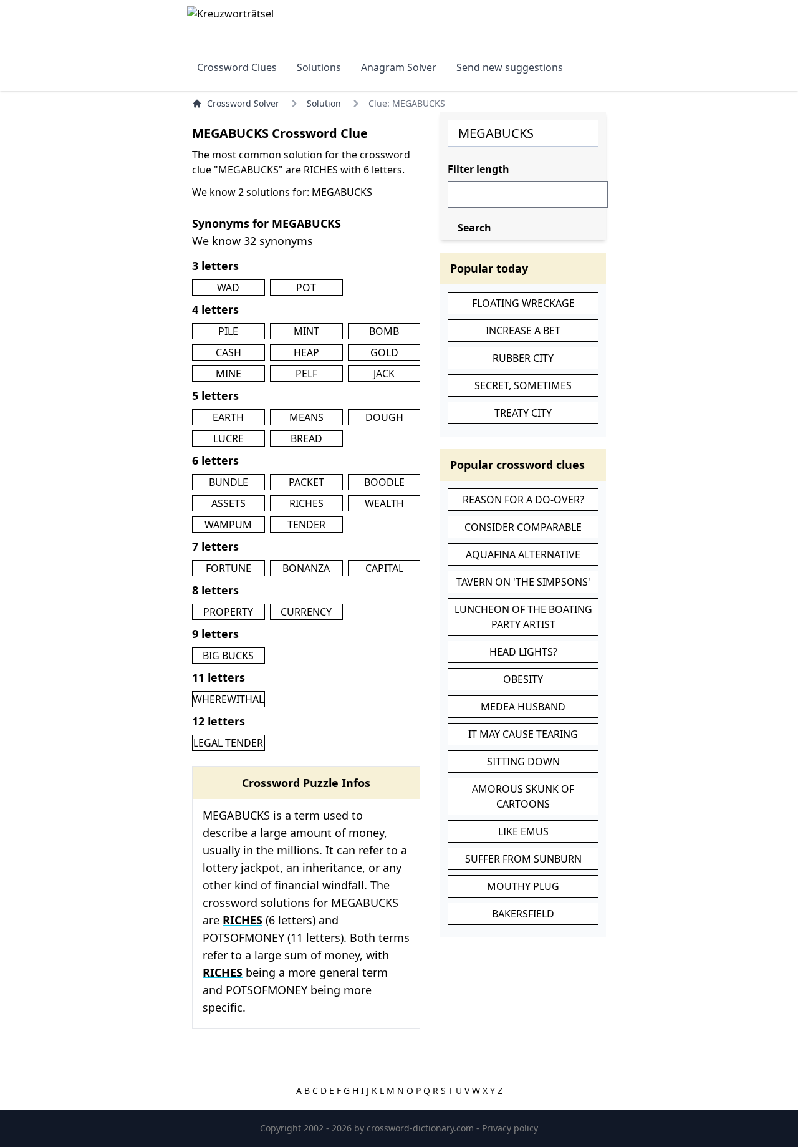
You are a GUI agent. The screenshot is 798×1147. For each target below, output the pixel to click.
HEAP (306, 352)
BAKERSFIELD (523, 914)
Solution (324, 103)
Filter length (478, 169)
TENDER (306, 524)
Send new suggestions (509, 67)
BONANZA (306, 568)
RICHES (306, 503)
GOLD (384, 352)
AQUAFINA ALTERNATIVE (523, 554)
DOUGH (384, 417)
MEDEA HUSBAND (523, 707)
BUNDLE (228, 482)
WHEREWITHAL (228, 699)
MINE (228, 373)
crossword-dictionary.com (421, 1128)
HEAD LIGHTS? (523, 652)
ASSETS (228, 503)
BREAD (306, 438)
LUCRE (228, 438)
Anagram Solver (398, 67)
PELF (306, 373)
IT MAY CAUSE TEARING (523, 734)
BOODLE (384, 482)
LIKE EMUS (523, 831)
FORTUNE (228, 568)
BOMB (384, 331)
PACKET (306, 482)
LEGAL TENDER (228, 743)
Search (474, 228)
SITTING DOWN (523, 761)
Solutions (319, 67)
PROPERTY (228, 612)
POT (306, 287)
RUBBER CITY (523, 358)
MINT (306, 331)
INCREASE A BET (523, 330)
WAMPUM (228, 524)
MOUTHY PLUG (523, 886)
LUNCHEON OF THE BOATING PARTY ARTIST (523, 617)
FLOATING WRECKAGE (523, 303)
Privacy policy (510, 1128)
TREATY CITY (523, 413)
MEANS (306, 417)
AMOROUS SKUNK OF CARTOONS (523, 796)
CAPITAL (384, 568)
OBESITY (523, 679)
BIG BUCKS (228, 655)
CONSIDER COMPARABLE (523, 527)
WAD (228, 287)
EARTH (228, 417)
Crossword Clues (237, 67)
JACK (384, 373)
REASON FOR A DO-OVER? (523, 499)
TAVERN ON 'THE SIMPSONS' (523, 582)
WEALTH (384, 503)
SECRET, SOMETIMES (523, 385)
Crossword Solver (243, 103)
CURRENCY (306, 612)
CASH (228, 352)
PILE (228, 331)
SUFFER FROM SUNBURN (523, 859)
